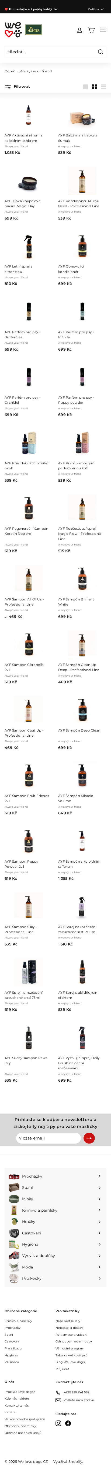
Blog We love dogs (70, 1362)
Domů (10, 71)
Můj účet (62, 1369)
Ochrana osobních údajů (23, 1433)
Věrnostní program (70, 1348)
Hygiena (11, 1355)
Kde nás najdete (17, 1398)
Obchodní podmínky (20, 1426)
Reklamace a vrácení (72, 1335)
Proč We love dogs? (20, 1392)
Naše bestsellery (68, 1321)
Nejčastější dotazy (69, 1328)
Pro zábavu (13, 1348)
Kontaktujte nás (17, 1405)
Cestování (12, 1341)
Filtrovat (21, 86)
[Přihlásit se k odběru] (89, 1138)
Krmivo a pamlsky (18, 1321)
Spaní (9, 1335)
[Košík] (91, 30)
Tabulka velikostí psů (71, 1355)
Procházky (13, 1328)
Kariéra (10, 1412)
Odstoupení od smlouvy (74, 1341)
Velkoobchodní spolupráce (25, 1419)
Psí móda (12, 1362)
